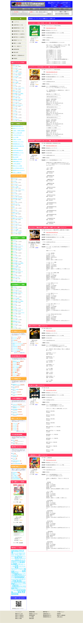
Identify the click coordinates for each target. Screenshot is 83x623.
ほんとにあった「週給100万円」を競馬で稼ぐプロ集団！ (34, 242)
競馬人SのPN (34, 340)
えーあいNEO (15, 76)
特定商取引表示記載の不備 (18, 146)
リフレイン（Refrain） (17, 73)
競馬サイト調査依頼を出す (19, 55)
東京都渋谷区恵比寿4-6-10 (21, 576)
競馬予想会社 (18, 572)
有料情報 (16, 579)
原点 (14, 206)
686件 (19, 106)
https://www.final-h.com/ (51, 28)
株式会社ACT (21, 568)
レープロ (14, 201)
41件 (36, 345)
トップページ (16, 21)
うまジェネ (15, 113)
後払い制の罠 (15, 157)
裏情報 (19, 581)
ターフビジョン (16, 119)
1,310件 (20, 80)
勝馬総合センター (16, 268)
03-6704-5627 (14, 556)
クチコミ (20, 564)
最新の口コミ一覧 (19, 613)
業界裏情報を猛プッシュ (18, 143)
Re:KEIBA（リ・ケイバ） (18, 245)
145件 (36, 474)
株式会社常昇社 (20, 582)
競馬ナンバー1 (16, 65)
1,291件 (20, 109)
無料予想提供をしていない (18, 152)
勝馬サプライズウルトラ (18, 104)
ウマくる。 (15, 337)
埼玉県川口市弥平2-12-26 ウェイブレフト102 (18, 587)
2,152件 (20, 69)
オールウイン (15, 67)
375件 (19, 86)
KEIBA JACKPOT (16, 460)
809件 (19, 66)
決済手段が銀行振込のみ (18, 150)
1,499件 (20, 72)
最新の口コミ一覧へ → (21, 431)
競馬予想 (18, 558)
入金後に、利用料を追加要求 (19, 130)
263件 (36, 404)
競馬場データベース (18, 40)
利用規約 (15, 58)
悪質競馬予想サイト (47, 616)
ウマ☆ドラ (15, 107)
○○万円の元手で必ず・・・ (18, 135)
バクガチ (14, 110)
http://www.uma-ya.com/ (51, 460)
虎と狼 (34, 399)
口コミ (20, 560)
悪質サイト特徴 (18, 618)
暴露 (15, 564)
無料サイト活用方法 (19, 616)
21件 (19, 97)
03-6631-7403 (21, 566)
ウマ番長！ (15, 475)
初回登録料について (17, 154)
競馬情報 (14, 594)
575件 (19, 111)
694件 (19, 91)
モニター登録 (15, 137)
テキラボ (14, 304)
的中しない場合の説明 (17, 132)
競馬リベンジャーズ (17, 90)
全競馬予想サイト (46, 613)
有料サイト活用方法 (19, 615)
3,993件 (20, 208)
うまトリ (14, 79)
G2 (20, 554)
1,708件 (20, 114)
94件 (36, 159)
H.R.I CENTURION (17, 463)
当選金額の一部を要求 (17, 159)
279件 (19, 222)
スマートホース (16, 102)
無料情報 (14, 551)
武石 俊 (15, 590)
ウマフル (14, 221)
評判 (20, 551)
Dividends (15, 472)
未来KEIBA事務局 (16, 478)
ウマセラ (14, 116)
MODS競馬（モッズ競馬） (18, 93)
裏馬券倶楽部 (34, 155)
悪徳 (16, 568)
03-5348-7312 (15, 592)
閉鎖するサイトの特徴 (17, 165)
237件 (19, 247)
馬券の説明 (16, 52)
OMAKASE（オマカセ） (18, 99)
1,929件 (20, 77)
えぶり (14, 458)
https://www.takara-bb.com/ (51, 71)
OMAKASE (15, 346)
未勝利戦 (15, 586)
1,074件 (20, 103)
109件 (36, 86)
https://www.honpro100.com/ (52, 232)
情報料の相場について (17, 161)
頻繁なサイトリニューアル (18, 128)
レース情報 (31, 616)
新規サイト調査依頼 (61, 615)
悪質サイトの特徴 (17, 43)
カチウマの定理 (16, 298)
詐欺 (16, 566)
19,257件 (20, 202)
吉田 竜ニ (17, 554)
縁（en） (15, 215)
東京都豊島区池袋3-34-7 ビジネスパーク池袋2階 (18, 583)
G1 (18, 556)
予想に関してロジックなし (18, 141)
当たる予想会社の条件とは (18, 168)
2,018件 (20, 216)
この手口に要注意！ (17, 163)
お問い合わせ (60, 616)
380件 (36, 42)
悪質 (23, 592)
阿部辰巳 (14, 455)
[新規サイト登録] (62, 13)
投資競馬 (24, 586)
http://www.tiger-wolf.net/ (51, 390)
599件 (19, 100)
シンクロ (14, 425)
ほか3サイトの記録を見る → (20, 352)
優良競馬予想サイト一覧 (19, 31)
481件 (19, 269)
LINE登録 (20, 579)
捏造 (18, 590)
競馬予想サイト (20, 575)
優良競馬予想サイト (47, 615)
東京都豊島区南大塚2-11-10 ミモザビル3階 (18, 561)
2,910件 (20, 117)
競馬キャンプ (15, 473)
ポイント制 (17, 562)
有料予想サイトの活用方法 (19, 34)
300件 (19, 94)
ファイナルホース (34, 37)
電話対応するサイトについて (19, 170)
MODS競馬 (15, 409)
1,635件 (20, 299)
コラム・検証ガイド (18, 46)
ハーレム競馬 (15, 70)
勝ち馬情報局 (15, 477)
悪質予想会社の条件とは (18, 126)
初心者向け (23, 554)
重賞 (19, 592)
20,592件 (20, 120)
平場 (12, 584)
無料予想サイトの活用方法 (19, 37)
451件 (19, 305)
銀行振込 (20, 586)
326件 (19, 89)
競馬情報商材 (19, 577)
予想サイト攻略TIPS (17, 172)
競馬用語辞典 (16, 49)
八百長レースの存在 (17, 139)
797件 (19, 83)
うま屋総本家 (34, 469)
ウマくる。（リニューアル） (19, 87)
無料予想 (14, 588)
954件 (19, 74)
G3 (16, 560)
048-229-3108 (13, 576)
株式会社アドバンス (18, 571)
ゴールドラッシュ (34, 81)
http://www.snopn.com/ (51, 330)
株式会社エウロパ (18, 584)
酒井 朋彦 (12, 577)
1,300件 (36, 247)
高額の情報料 (15, 148)
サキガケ (14, 85)
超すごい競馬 (15, 82)
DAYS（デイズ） (16, 96)
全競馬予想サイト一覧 (18, 24)
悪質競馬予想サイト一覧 (19, 28)
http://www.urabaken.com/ (51, 145)
